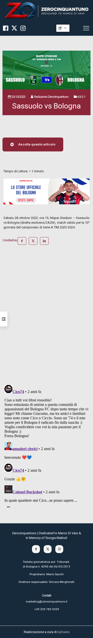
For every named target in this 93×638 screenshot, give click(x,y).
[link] (46, 10)
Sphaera (63, 632)
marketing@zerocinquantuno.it (46, 601)
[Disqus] (46, 317)
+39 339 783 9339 (46, 609)
